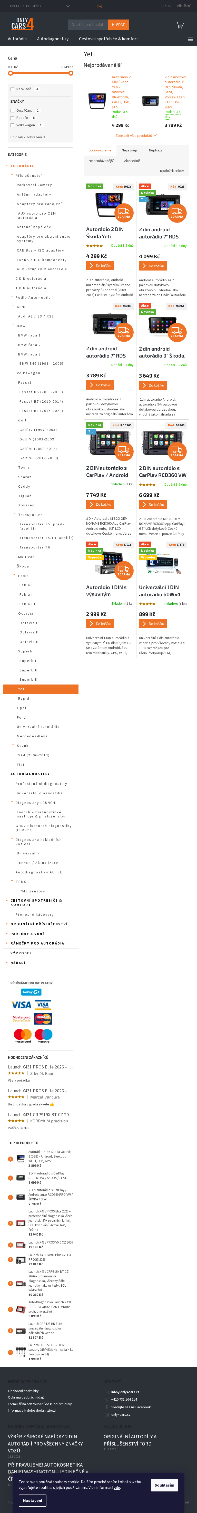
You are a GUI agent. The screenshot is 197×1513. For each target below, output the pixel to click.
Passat (25, 382)
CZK (164, 6)
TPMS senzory (31, 891)
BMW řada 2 (29, 345)
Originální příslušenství (39, 924)
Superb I (27, 660)
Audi (21, 307)
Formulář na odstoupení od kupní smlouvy (40, 1404)
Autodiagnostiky (30, 774)
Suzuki (23, 745)
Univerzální (28, 853)
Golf (22, 420)
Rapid (23, 698)
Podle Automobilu (33, 297)
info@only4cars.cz (125, 1392)
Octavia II (29, 632)
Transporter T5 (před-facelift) (41, 526)
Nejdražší (156, 150)
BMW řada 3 (29, 354)
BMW (21, 326)
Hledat (118, 24)
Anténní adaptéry (34, 194)
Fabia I (26, 585)
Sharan (25, 477)
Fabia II (26, 594)
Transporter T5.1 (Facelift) (46, 538)
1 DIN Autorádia (31, 288)
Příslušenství (29, 175)
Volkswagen (29, 125)
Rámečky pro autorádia (37, 943)
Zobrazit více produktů (134, 135)
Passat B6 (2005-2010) (41, 392)
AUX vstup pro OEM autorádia (37, 215)
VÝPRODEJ (21, 953)
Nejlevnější (130, 150)
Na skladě (27, 89)
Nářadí (18, 963)
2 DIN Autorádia (31, 278)
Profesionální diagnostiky (41, 783)
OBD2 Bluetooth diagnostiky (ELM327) (44, 828)
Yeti (22, 689)
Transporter (30, 514)
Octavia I (28, 623)
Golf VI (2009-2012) (38, 448)
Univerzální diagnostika (39, 793)
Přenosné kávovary (35, 914)
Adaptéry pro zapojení (39, 204)
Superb (25, 651)
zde (117, 1487)
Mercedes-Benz (32, 736)
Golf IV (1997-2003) (38, 429)
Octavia (26, 613)
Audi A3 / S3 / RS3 (36, 316)
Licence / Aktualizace (37, 862)
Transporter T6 (34, 547)
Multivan (26, 557)
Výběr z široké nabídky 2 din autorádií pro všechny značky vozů (45, 1443)
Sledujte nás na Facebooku (132, 1407)
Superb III (29, 679)
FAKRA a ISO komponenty (42, 260)
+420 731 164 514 (124, 1399)
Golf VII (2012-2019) (38, 458)
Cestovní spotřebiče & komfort (36, 903)
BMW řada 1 (29, 335)
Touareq (26, 505)
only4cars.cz (121, 1414)
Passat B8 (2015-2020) (41, 410)
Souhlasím (164, 1485)
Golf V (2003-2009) (37, 439)
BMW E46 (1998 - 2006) (41, 363)
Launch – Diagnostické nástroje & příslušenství (41, 814)
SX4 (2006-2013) (34, 755)
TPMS (21, 881)
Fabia (23, 576)
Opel (21, 708)
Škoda (23, 566)
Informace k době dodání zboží (32, 1410)
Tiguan (25, 496)
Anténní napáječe (34, 227)
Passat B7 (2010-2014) (41, 401)
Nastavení (32, 1501)
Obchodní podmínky (25, 6)
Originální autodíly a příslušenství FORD (130, 1440)
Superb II (28, 670)
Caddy (24, 486)
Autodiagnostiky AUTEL (39, 872)
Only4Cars (27, 110)
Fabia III (27, 604)
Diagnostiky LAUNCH (35, 802)
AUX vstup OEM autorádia (42, 269)
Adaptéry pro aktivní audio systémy (44, 239)
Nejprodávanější (101, 160)
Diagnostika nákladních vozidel (39, 842)
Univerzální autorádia (38, 726)
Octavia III (29, 641)
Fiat (21, 764)
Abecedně (132, 160)
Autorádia (22, 166)
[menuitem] (17, 39)
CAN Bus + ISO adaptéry (40, 250)
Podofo (25, 117)
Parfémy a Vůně (28, 934)
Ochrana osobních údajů (26, 1397)
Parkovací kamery (34, 185)
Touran (25, 467)
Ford (21, 717)
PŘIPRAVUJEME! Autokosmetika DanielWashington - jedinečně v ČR (48, 1472)
